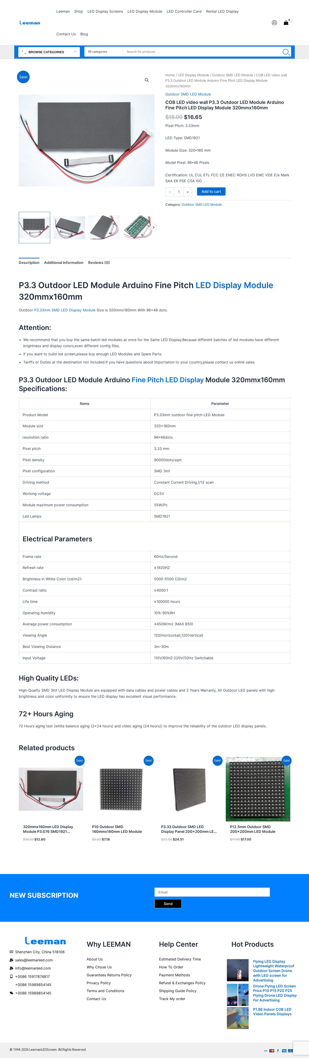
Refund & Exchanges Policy (182, 983)
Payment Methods (174, 975)
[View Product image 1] (34, 227)
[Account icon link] (274, 22)
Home (170, 75)
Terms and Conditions (105, 991)
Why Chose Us (99, 967)
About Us (95, 959)
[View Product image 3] (104, 227)
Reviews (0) (99, 262)
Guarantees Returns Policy (109, 975)
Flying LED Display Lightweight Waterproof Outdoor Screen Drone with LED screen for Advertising (273, 970)
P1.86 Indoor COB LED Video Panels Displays (272, 1011)
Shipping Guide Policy (178, 991)
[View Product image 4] (138, 227)
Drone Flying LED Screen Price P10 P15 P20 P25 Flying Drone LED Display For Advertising (275, 993)
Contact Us (96, 998)
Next (153, 227)
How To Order (171, 967)
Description (29, 262)
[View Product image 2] (69, 227)
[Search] (285, 52)
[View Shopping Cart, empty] (286, 22)
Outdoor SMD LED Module (232, 75)
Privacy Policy (99, 983)
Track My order (172, 998)
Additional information (63, 262)
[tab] (29, 262)
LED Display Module (193, 75)
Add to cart (211, 191)
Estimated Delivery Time (180, 959)
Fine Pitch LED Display (168, 380)
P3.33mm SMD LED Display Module (64, 310)
